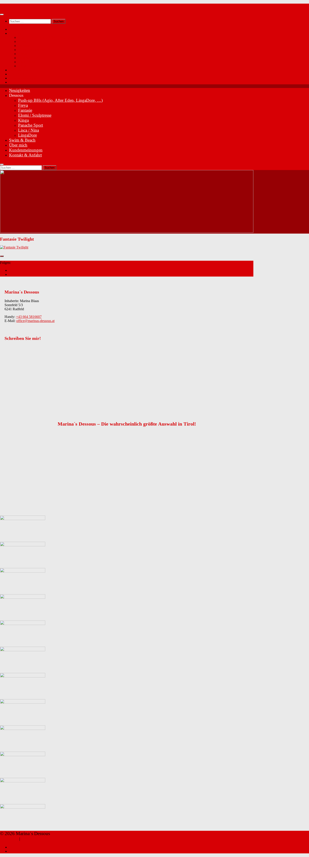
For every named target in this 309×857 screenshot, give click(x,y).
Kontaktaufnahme (22, 395)
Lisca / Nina (27, 62)
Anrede (14, 353)
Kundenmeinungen (22, 78)
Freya (22, 41)
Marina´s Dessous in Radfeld (20, 5)
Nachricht (16, 391)
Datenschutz (31, 838)
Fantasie (24, 45)
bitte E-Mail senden (27, 400)
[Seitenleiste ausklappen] (2, 256)
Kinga (22, 54)
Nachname (17, 362)
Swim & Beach (20, 70)
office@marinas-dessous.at (35, 321)
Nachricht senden (21, 408)
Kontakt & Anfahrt (22, 82)
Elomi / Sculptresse (31, 50)
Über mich (16, 74)
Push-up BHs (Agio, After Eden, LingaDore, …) (53, 37)
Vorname (16, 357)
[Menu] (2, 14)
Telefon (15, 367)
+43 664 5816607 (29, 317)
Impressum (9, 838)
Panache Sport (28, 58)
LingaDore (26, 66)
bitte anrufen (22, 404)
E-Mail (13, 371)
